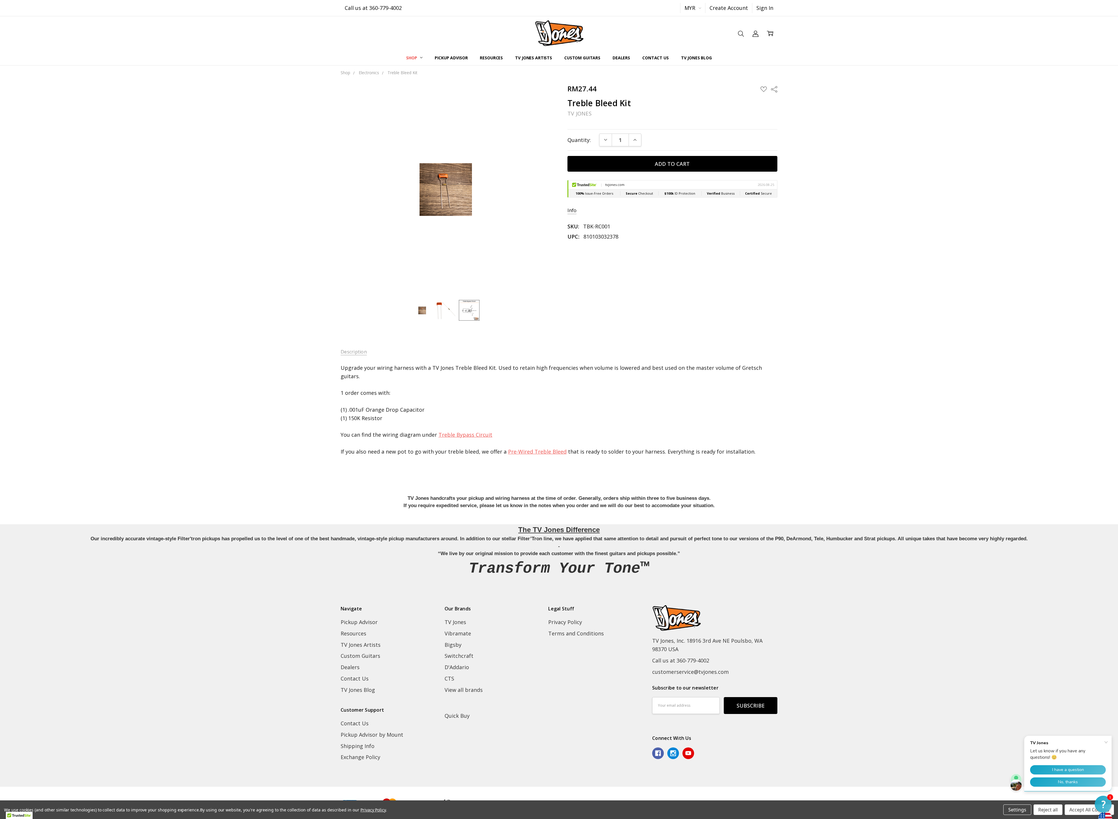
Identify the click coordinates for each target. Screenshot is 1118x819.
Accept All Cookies (1089, 809)
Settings (1017, 809)
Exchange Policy (360, 757)
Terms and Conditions (576, 633)
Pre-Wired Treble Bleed (537, 451)
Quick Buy (457, 715)
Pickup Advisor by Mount (372, 734)
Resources (491, 58)
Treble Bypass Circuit (465, 434)
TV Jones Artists (533, 58)
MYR (690, 7)
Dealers (621, 58)
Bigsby (453, 644)
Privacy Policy (565, 622)
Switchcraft (459, 655)
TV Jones (455, 622)
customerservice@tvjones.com (690, 671)
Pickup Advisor (451, 58)
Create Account (729, 7)
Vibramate (458, 633)
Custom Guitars (582, 58)
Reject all (1048, 809)
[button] (1103, 804)
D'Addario (457, 667)
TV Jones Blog (696, 58)
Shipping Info (357, 745)
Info (571, 210)
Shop (412, 58)
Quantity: (579, 139)
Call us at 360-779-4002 (373, 7)
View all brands (464, 689)
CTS (449, 678)
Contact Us (655, 58)
